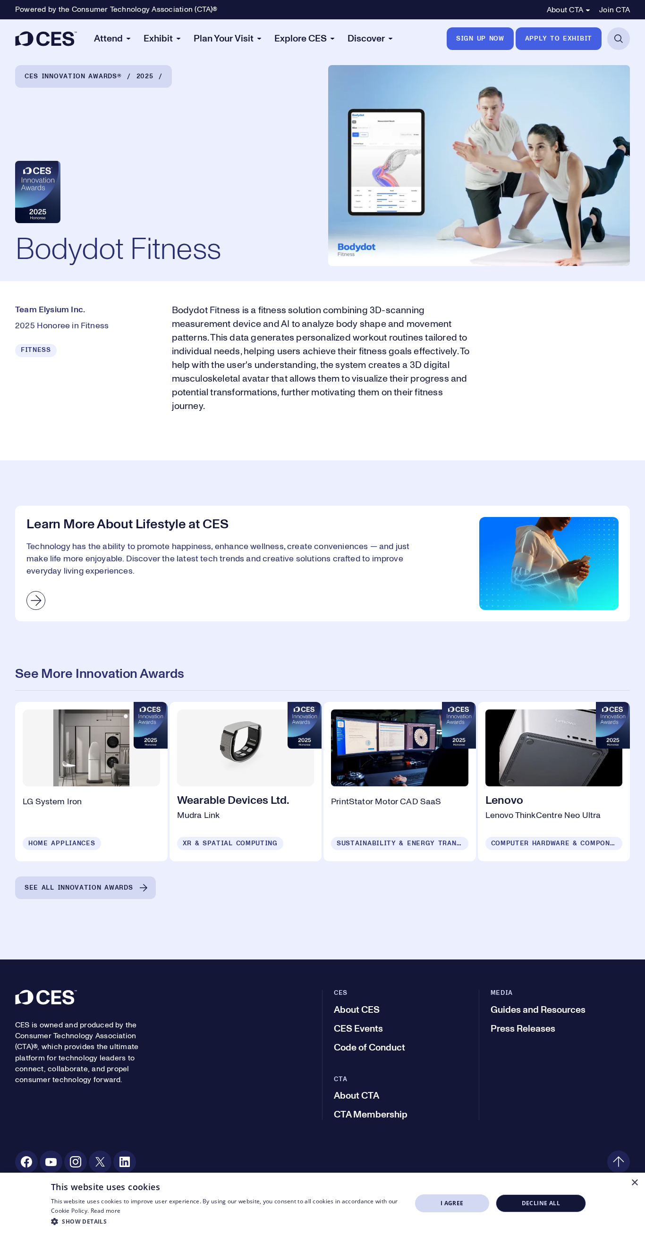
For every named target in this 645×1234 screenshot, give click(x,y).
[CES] (46, 38)
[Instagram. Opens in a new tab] (75, 1162)
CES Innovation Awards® (73, 76)
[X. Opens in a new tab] (100, 1162)
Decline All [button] (541, 1203)
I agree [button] (452, 1203)
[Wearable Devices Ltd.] (246, 781)
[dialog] (322, 1203)
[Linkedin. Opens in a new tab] (124, 1162)
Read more (106, 1211)
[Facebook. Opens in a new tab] (26, 1162)
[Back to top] (618, 1162)
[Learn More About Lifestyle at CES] (322, 563)
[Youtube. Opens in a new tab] (51, 1162)
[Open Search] (618, 38)
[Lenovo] (554, 781)
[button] (226, 1221)
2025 (144, 76)
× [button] (634, 1182)
